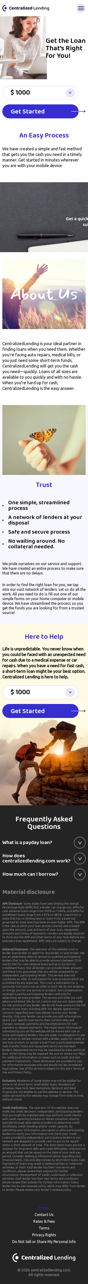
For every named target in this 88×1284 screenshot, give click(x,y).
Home (44, 1208)
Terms (44, 1228)
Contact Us (44, 1214)
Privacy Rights (44, 1235)
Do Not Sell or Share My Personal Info (44, 1241)
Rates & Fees (44, 1221)
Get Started (28, 111)
